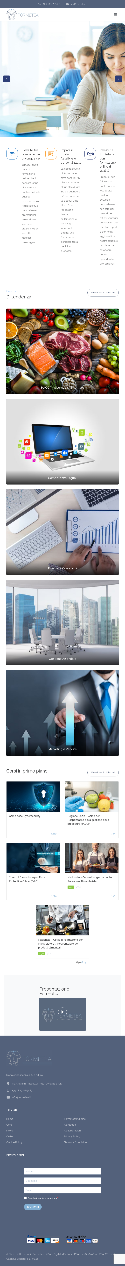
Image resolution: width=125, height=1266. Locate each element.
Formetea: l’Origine (75, 1118)
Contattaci (70, 1124)
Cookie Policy (14, 1142)
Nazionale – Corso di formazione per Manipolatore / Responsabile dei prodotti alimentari (60, 943)
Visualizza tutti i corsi (103, 292)
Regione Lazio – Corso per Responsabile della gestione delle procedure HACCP (88, 819)
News (9, 1130)
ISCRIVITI (33, 1206)
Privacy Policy (72, 1136)
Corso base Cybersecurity (24, 816)
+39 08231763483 (49, 4)
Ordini (9, 1136)
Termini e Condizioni (75, 1142)
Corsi (9, 1124)
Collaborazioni (72, 1130)
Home (9, 1118)
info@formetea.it (76, 4)
